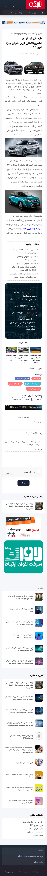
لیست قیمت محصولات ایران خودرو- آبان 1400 (23, 359)
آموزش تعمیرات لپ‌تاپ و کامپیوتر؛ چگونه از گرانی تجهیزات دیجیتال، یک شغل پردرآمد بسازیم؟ (19, 750)
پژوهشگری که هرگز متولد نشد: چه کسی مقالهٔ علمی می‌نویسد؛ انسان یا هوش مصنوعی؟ (19, 506)
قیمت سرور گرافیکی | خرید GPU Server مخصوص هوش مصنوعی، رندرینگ (19, 711)
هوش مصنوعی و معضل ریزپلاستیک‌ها (26, 258)
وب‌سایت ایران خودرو (30, 228)
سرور (9, 872)
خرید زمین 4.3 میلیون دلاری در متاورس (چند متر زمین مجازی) (19, 649)
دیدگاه (38, 449)
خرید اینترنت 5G (35, 828)
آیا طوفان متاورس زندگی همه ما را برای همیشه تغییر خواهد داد (19, 623)
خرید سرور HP (36, 825)
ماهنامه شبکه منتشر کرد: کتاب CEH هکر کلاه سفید (23, 268)
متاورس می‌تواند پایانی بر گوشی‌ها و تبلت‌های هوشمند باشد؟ (20, 597)
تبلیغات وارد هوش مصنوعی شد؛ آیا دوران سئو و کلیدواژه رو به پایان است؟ (19, 698)
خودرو (38, 53)
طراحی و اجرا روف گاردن (32, 822)
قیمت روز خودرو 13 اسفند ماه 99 (11, 358)
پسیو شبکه (38, 835)
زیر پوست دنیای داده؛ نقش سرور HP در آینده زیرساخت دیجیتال (19, 788)
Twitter (27, 399)
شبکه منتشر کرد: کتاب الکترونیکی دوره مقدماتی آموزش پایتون (22, 275)
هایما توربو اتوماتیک (33, 389)
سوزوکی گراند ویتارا (15, 383)
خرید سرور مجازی (35, 832)
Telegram (37, 399)
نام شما (38, 422)
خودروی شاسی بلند (22, 378)
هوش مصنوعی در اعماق (26, 263)
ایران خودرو (36, 378)
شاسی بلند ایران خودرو (32, 383)
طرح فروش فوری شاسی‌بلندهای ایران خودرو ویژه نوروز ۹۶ (24, 43)
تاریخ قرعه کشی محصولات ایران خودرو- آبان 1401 (35, 359)
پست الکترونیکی (34, 433)
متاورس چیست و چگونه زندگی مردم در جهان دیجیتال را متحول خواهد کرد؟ (20, 661)
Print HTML (17, 399)
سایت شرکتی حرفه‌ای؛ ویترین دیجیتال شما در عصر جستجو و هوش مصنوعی (20, 724)
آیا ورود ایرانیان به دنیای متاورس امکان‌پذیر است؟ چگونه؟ (22, 636)
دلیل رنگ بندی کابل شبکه (24, 762)
